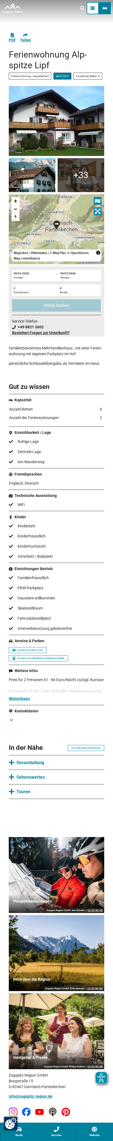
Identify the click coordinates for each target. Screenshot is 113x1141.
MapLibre (21, 252)
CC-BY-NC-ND (95, 910)
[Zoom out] (15, 209)
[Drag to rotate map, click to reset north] (15, 217)
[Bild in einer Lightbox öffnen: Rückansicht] (56, 121)
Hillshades (39, 252)
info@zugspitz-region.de (30, 1096)
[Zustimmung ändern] (10, 1123)
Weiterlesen (19, 698)
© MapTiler (58, 252)
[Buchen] (105, 8)
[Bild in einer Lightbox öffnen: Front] (32, 175)
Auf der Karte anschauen (86, 747)
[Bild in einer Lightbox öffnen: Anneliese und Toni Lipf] (81, 175)
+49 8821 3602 (31, 327)
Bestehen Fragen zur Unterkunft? (41, 333)
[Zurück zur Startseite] (12, 8)
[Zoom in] (15, 201)
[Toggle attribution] (98, 252)
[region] (56, 229)
